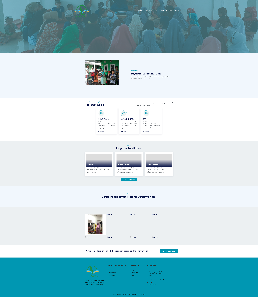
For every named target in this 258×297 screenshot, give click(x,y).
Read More (101, 131)
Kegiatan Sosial (135, 272)
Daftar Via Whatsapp (129, 179)
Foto (133, 278)
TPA (144, 119)
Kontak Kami (178, 10)
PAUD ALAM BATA (127, 119)
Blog (133, 275)
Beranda (140, 10)
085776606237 (152, 284)
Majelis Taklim (103, 119)
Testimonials (112, 272)
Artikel (170, 10)
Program (156, 10)
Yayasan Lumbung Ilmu (133, 294)
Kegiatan (163, 10)
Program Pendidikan (137, 270)
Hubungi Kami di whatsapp (169, 251)
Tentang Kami (147, 10)
